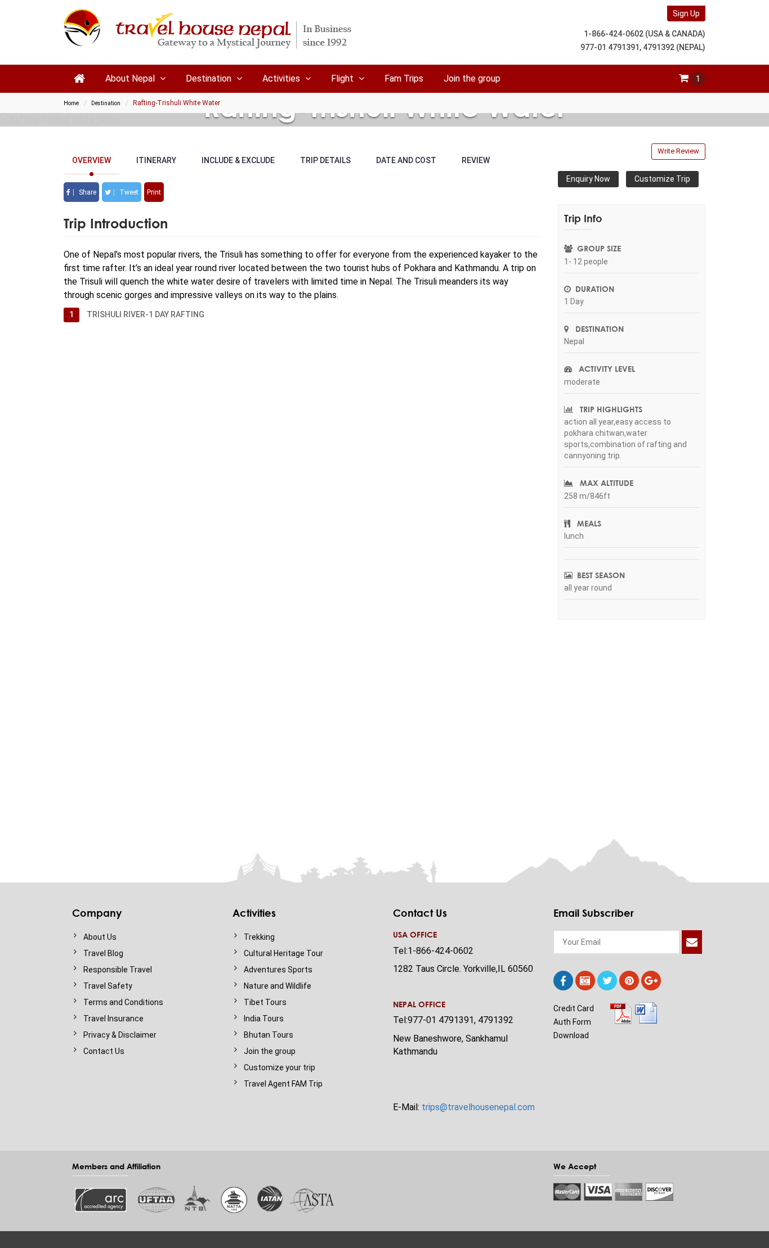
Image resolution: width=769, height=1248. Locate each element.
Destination (210, 78)
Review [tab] (476, 160)
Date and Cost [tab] (406, 160)
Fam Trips (403, 78)
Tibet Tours (265, 1002)
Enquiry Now (588, 178)
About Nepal (131, 78)
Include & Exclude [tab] (238, 160)
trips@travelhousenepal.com (478, 1107)
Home (71, 103)
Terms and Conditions (123, 1002)
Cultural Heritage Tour (283, 953)
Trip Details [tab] (325, 160)
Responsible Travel (117, 969)
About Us (100, 936)
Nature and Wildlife (277, 985)
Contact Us (103, 1051)
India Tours (264, 1018)
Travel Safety (107, 985)
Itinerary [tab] (156, 160)
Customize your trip (279, 1067)
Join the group (472, 78)
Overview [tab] (91, 160)
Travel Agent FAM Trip (283, 1083)
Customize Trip (662, 178)
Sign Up (686, 13)
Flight (343, 78)
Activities (282, 78)
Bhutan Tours (268, 1034)
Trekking (259, 936)
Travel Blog (103, 953)
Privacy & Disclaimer (120, 1034)
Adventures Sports (278, 969)
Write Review (678, 151)
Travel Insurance (113, 1018)
